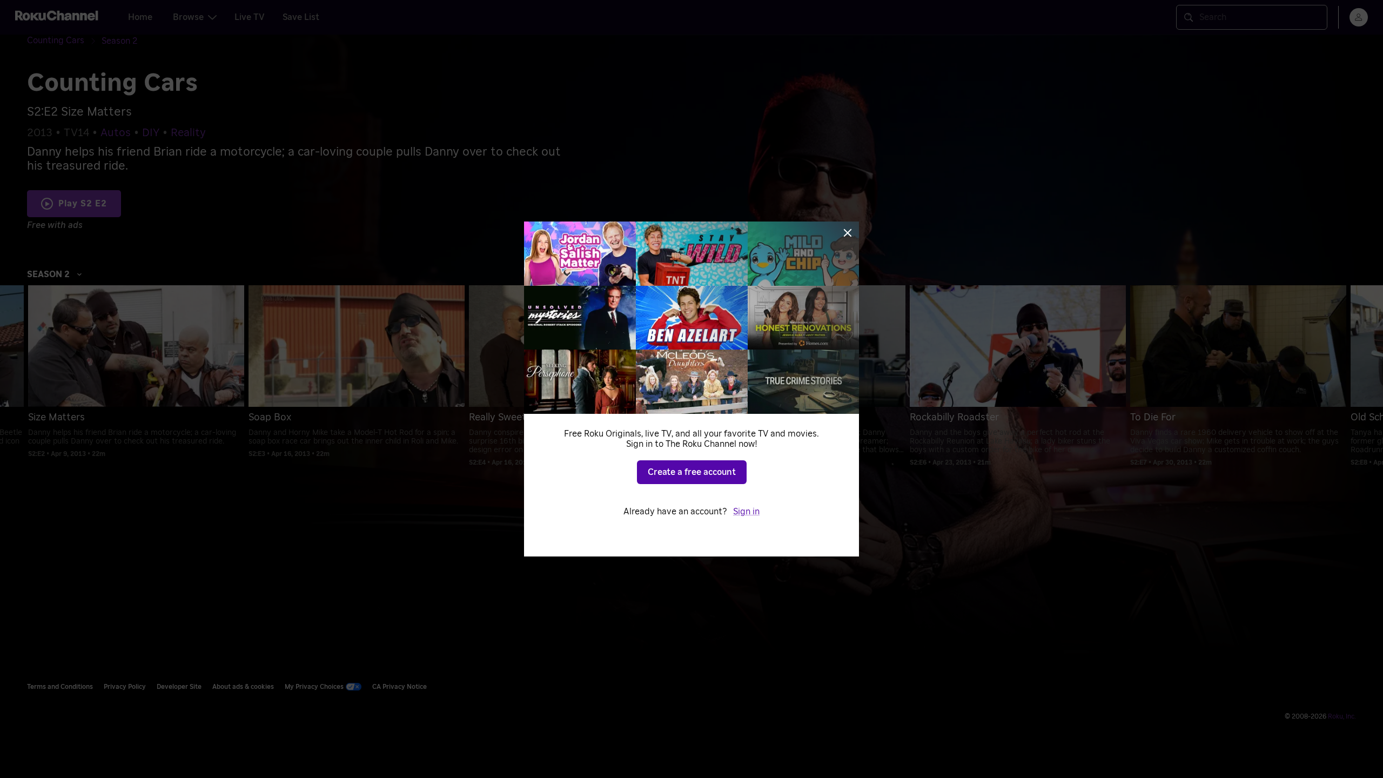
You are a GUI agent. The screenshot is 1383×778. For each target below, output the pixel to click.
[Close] (847, 233)
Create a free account (692, 472)
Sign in (746, 511)
